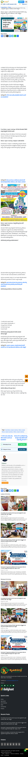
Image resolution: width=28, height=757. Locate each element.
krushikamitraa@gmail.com (12, 680)
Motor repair (22, 430)
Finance (2, 708)
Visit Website (5, 482)
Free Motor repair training (11, 430)
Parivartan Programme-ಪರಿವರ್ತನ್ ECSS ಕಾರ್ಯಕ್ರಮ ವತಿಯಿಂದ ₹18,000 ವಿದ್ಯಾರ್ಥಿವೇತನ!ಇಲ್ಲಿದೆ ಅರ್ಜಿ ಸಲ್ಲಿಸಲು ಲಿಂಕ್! (13, 567)
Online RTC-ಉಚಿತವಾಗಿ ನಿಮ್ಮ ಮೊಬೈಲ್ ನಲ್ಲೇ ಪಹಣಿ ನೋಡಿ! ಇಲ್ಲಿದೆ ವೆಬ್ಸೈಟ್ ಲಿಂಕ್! (20, 437)
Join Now (23, 444)
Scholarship (3, 706)
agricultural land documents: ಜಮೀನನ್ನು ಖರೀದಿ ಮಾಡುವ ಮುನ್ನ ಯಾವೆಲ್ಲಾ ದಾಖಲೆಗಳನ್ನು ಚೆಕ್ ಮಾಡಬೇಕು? (14, 284)
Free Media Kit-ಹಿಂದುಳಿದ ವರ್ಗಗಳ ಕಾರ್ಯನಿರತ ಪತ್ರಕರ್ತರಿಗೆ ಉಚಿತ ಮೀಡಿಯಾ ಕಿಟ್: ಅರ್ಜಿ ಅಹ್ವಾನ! (13, 513)
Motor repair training (18, 431)
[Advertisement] (14, 51)
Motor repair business (7, 431)
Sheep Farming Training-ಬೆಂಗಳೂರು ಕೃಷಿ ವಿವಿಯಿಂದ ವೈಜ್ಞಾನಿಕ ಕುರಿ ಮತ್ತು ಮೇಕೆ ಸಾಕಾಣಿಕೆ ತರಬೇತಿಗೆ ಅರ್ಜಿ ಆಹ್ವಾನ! (13, 540)
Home (2, 699)
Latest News (4, 7)
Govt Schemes (4, 703)
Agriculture (3, 701)
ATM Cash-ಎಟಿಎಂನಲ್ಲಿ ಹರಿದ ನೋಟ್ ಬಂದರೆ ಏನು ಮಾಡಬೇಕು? (6, 437)
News (9, 7)
